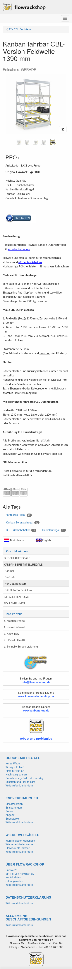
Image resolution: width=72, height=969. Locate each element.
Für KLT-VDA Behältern (18, 590)
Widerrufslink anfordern (19, 785)
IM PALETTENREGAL (16, 597)
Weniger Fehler (15, 767)
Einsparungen (14, 807)
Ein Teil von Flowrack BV (20, 873)
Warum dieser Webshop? (20, 840)
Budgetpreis (13, 818)
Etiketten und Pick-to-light (20, 782)
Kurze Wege (13, 763)
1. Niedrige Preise (14, 621)
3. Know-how (11, 633)
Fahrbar (9, 571)
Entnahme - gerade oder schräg (24, 778)
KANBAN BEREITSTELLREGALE (23, 564)
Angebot (10, 815)
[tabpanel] (19, 142)
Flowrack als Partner (18, 848)
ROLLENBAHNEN (14, 603)
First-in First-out (15, 771)
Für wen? (11, 870)
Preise (9, 811)
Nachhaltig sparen (16, 774)
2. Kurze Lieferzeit (14, 627)
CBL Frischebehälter (20, 530)
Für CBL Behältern (16, 583)
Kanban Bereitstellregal (22, 522)
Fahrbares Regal (18, 515)
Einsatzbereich (14, 804)
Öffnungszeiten (14, 881)
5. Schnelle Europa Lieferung (21, 646)
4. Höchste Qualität (15, 640)
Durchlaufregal (53, 530)
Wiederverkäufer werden (20, 844)
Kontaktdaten (13, 877)
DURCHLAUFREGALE (17, 558)
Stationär (10, 577)
